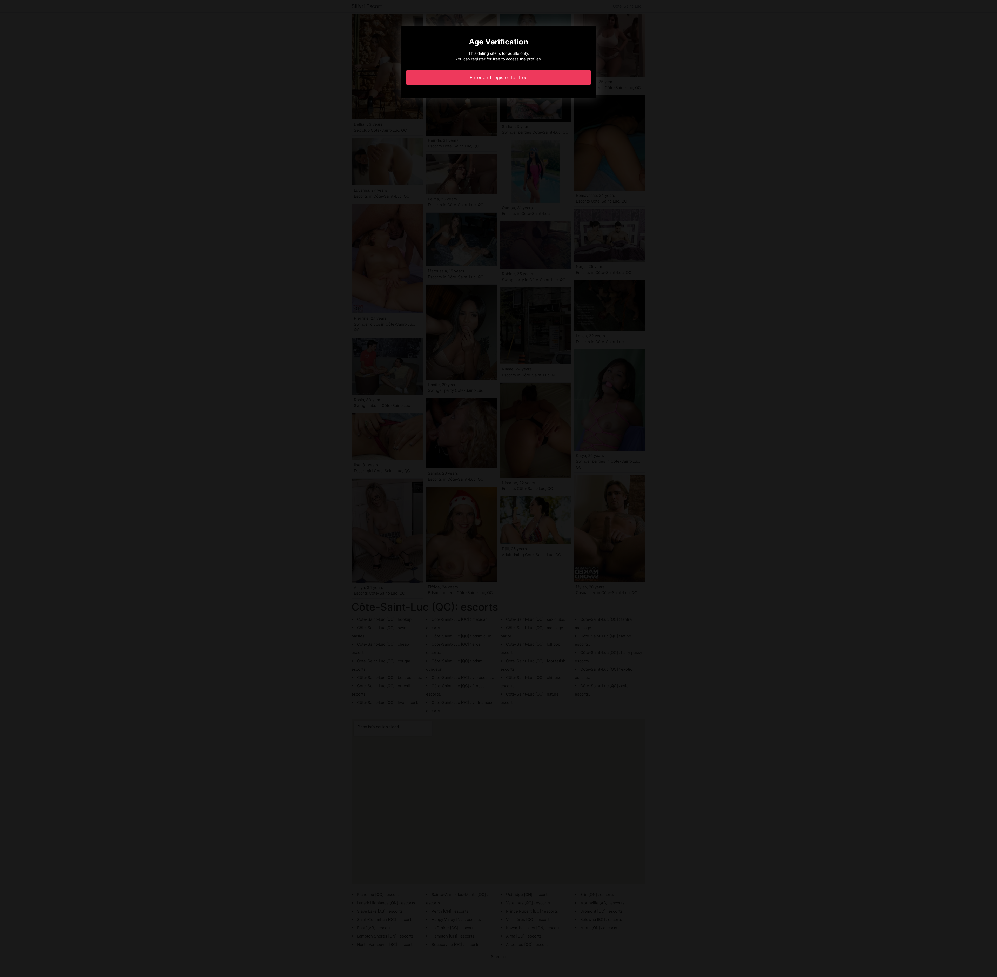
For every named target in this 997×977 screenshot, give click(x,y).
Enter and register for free (498, 77)
